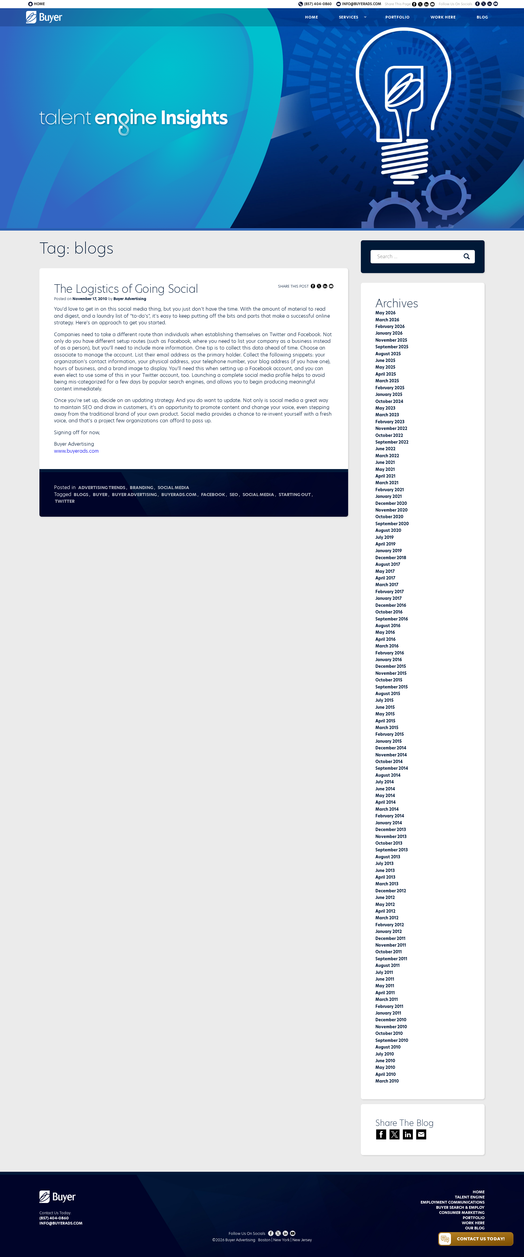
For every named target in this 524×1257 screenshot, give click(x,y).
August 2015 (387, 693)
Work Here (443, 17)
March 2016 (386, 646)
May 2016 (385, 632)
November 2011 (390, 945)
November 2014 (391, 755)
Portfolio (397, 17)
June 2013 (385, 870)
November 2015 (391, 673)
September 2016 (391, 619)
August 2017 (387, 564)
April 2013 (385, 877)
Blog (482, 17)
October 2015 (388, 680)
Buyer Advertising (129, 298)
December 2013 (390, 829)
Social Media (173, 487)
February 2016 (389, 653)
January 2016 (388, 659)
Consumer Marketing (462, 1212)
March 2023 (387, 414)
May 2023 (385, 408)
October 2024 (389, 401)
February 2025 (390, 387)
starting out (295, 494)
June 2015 (385, 707)
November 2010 (391, 1026)
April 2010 (385, 1074)
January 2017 (388, 598)
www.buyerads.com (76, 451)
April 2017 (385, 578)
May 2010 (385, 1067)
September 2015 (391, 687)
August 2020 (388, 530)
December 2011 (390, 938)
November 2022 (391, 428)
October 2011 (388, 952)
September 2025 (391, 347)
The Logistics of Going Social (126, 289)
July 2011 (384, 972)
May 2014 (385, 795)
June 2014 (385, 789)
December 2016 (390, 605)
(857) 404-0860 (318, 4)
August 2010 (388, 1047)
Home (311, 17)
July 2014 (384, 782)
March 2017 (386, 584)
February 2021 (389, 489)
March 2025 (387, 381)
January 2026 (388, 333)
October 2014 (389, 761)
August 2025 (388, 353)
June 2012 (385, 897)
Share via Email (432, 4)
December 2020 (391, 503)
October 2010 (389, 1033)
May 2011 (384, 985)
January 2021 (388, 496)
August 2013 (387, 857)
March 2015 (386, 727)
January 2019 (388, 550)
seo (234, 494)
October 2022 (389, 435)
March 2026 (387, 320)
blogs (81, 494)
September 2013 (391, 850)
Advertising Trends (101, 487)
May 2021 (385, 469)
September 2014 (391, 768)
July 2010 (384, 1054)
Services (348, 17)
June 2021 (385, 462)
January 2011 (388, 1013)
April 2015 (385, 721)
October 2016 (388, 612)
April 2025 (385, 374)
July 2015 (384, 700)
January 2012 (388, 931)
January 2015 (388, 741)
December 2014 (390, 748)
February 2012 (389, 925)
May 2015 (385, 714)
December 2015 (390, 666)
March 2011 (386, 999)
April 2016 (385, 639)
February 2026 (390, 326)
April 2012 (385, 911)
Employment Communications (453, 1202)
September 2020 (392, 523)
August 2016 (387, 625)
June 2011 (384, 979)
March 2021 (386, 482)
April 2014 (385, 802)
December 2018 (390, 557)
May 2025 (385, 367)
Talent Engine (470, 1197)
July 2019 (384, 537)
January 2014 (388, 823)
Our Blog (475, 1228)
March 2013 (386, 884)
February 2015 (389, 734)
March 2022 (387, 455)
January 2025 (388, 394)
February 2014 (389, 816)
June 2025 (385, 360)
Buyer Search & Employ (460, 1207)
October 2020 (389, 516)
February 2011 (389, 1006)
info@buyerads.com (361, 4)
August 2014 (388, 775)
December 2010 (390, 1019)
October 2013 (388, 843)
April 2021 (385, 476)
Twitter (65, 501)
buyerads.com (178, 494)
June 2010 (385, 1060)
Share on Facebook (414, 4)
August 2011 (387, 965)
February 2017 (389, 591)
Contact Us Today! (481, 1239)
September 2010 (391, 1040)
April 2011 (385, 992)
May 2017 (385, 571)
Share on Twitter (420, 4)
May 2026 (385, 313)
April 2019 (385, 544)
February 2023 (390, 421)
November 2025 (391, 340)
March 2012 (386, 918)
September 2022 (391, 442)
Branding (141, 487)
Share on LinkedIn (426, 4)
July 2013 (384, 863)
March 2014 (387, 809)
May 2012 (385, 904)
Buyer (100, 494)
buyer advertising (134, 494)
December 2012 (390, 891)
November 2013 (391, 836)
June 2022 (385, 448)
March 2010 (387, 1081)
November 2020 (391, 510)
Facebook (213, 494)
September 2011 (391, 958)
